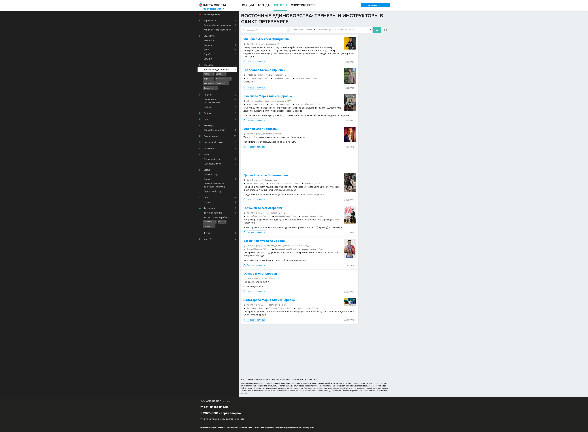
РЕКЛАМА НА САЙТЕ (215, 401)
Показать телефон (254, 61)
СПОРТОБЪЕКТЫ (303, 5)
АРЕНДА (264, 5)
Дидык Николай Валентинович (265, 175)
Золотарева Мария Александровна (269, 300)
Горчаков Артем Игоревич (262, 208)
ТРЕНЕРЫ (280, 5)
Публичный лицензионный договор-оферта (222, 419)
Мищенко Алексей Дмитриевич (266, 39)
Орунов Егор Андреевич (261, 273)
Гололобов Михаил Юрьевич (264, 70)
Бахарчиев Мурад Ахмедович (264, 241)
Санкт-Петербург (214, 9)
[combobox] (266, 30)
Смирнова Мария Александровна (267, 96)
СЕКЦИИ (248, 5)
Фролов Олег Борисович (261, 129)
